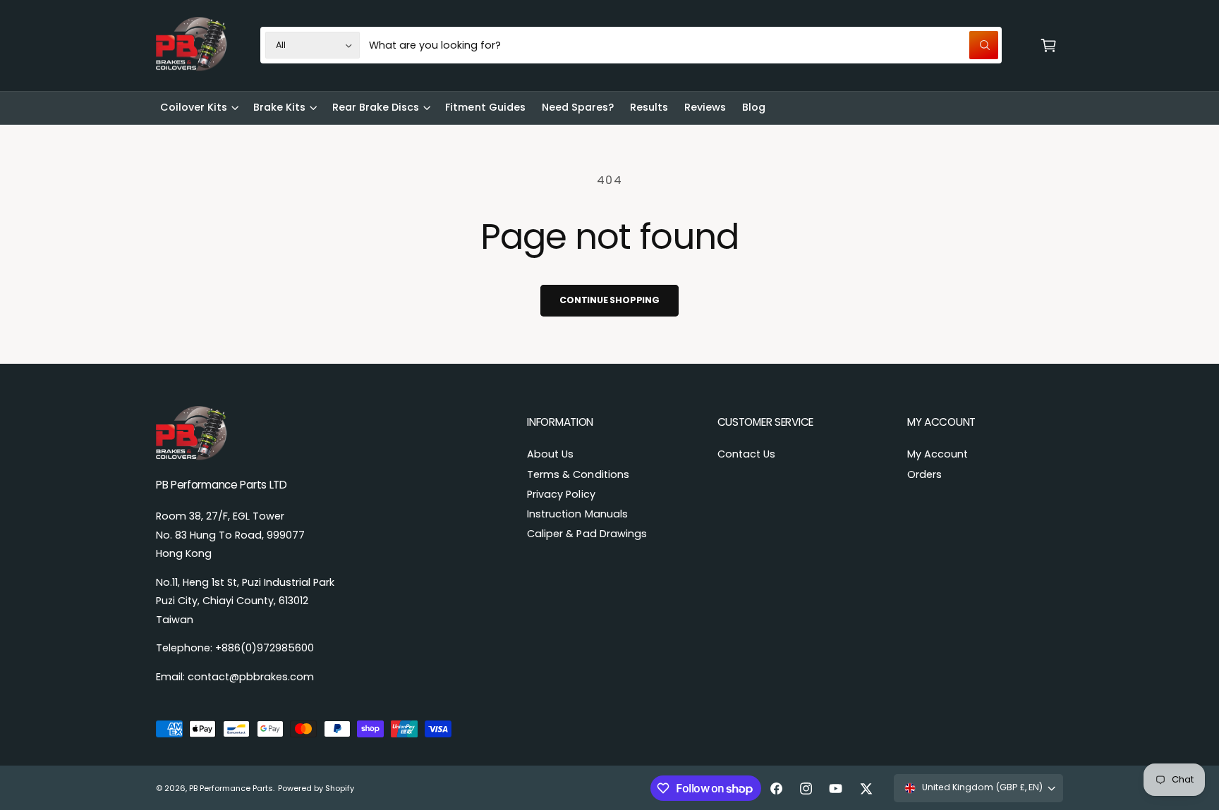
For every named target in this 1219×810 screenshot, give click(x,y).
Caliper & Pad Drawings (586, 534)
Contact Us (746, 454)
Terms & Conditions (578, 474)
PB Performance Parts (231, 788)
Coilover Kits (193, 107)
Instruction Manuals (577, 514)
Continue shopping (609, 300)
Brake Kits (279, 107)
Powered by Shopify (316, 788)
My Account (937, 454)
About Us (550, 454)
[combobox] (683, 45)
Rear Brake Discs (375, 107)
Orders (924, 474)
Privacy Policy (561, 494)
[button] (1048, 45)
